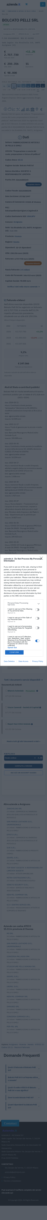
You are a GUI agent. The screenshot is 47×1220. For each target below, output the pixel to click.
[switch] (37, 609)
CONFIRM (14, 652)
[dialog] (23, 610)
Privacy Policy (37, 661)
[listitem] (23, 604)
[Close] (42, 559)
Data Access (23, 661)
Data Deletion (9, 661)
